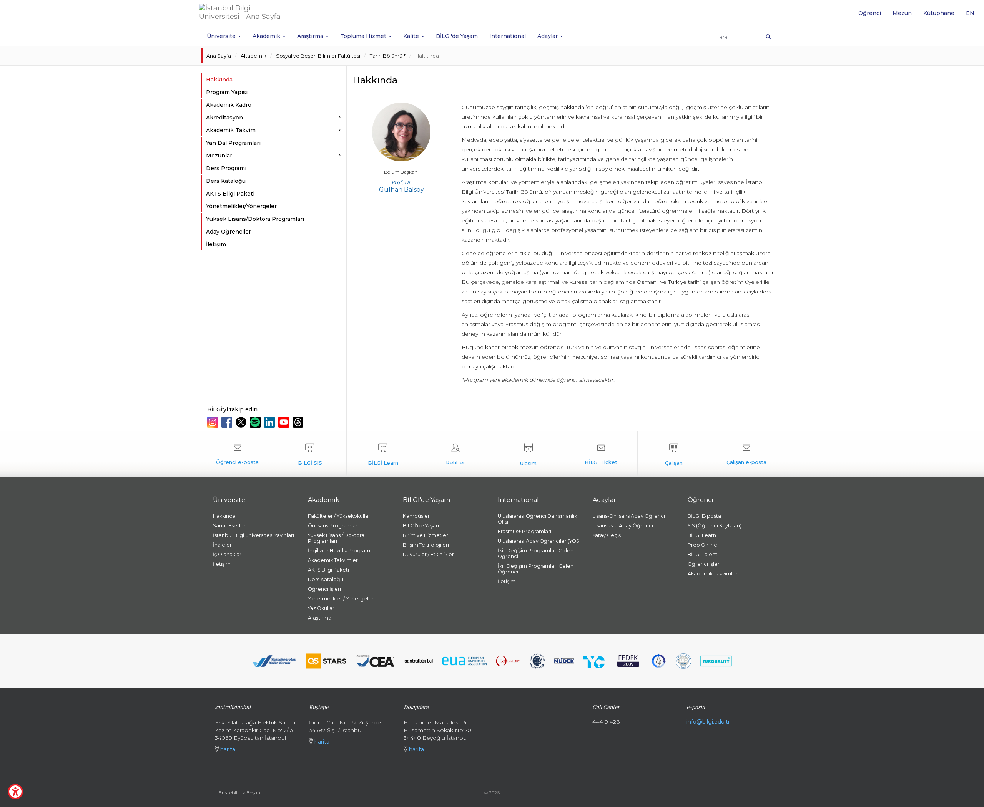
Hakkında (427, 56)
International (507, 36)
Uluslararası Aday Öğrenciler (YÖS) (539, 541)
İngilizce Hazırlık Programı (339, 550)
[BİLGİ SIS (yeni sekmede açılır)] (310, 454)
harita (227, 749)
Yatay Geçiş (607, 535)
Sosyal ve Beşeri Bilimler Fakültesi (318, 56)
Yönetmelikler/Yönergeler (241, 206)
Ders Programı (226, 168)
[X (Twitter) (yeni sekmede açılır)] (242, 422)
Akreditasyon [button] (224, 117)
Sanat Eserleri (230, 526)
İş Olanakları (228, 554)
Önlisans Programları (333, 526)
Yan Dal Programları (233, 142)
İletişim (216, 244)
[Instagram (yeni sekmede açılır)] (213, 422)
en (973, 15)
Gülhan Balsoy (401, 186)
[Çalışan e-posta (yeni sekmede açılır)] (746, 454)
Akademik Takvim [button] (231, 130)
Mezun (902, 13)
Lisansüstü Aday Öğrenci (623, 526)
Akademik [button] (267, 36)
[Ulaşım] (528, 454)
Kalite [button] (412, 36)
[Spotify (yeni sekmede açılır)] (256, 422)
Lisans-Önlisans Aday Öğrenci (629, 516)
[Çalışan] (674, 454)
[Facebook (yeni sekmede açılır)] (227, 422)
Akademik (253, 56)
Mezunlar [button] (219, 155)
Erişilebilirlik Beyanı (240, 792)
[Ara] (768, 36)
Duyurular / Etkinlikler (428, 554)
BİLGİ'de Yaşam (457, 36)
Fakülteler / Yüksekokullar (339, 516)
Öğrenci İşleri (324, 589)
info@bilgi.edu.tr (708, 721)
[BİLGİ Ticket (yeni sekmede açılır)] (601, 454)
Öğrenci (869, 13)
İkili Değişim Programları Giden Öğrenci (535, 553)
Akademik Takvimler (333, 560)
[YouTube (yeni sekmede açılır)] (284, 422)
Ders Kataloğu (226, 180)
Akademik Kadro (228, 104)
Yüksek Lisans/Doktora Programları (255, 218)
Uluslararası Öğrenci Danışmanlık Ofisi (537, 519)
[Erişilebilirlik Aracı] (15, 791)
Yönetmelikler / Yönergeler (341, 599)
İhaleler (222, 545)
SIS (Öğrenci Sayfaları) (714, 526)
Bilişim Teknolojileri (426, 545)
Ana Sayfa (218, 56)
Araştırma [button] (311, 36)
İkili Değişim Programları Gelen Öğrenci (535, 569)
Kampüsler (416, 516)
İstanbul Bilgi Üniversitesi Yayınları (253, 535)
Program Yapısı (227, 92)
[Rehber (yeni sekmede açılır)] (455, 454)
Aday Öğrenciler (228, 231)
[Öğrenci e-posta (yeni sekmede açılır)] (237, 454)
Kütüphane (938, 13)
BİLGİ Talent (702, 554)
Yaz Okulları (322, 608)
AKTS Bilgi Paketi (230, 193)
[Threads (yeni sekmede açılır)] (299, 422)
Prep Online (702, 545)
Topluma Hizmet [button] (364, 36)
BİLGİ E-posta (704, 516)
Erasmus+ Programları (524, 531)
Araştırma (319, 618)
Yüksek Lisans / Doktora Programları (336, 538)
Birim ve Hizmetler (425, 535)
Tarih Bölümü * (388, 56)
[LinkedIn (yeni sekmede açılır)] (270, 422)
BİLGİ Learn (702, 535)
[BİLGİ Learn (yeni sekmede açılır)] (383, 454)
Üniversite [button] (222, 36)
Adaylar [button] (548, 36)
